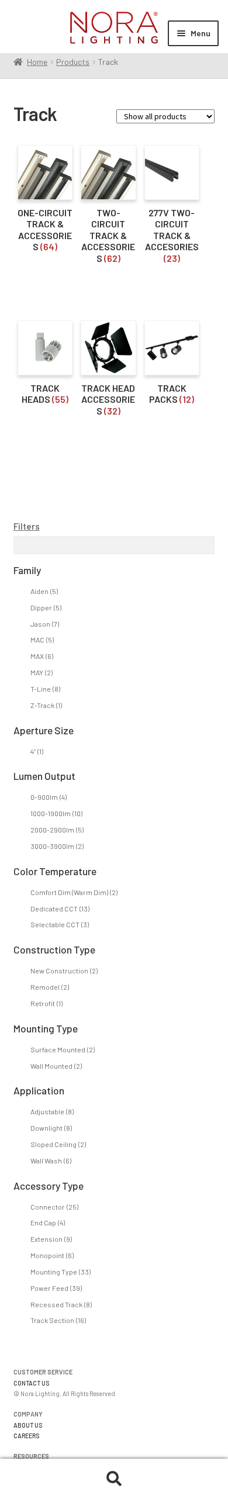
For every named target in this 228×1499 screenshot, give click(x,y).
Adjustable (52, 1111)
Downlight (51, 1128)
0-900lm (48, 797)
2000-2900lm (57, 830)
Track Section (58, 1320)
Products (72, 62)
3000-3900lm (57, 846)
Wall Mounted (56, 1066)
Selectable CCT (59, 924)
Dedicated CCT (59, 908)
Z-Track (46, 705)
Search (114, 1479)
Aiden (44, 591)
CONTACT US (31, 1383)
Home (37, 62)
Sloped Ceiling (58, 1144)
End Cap (47, 1222)
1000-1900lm (56, 813)
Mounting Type (60, 1271)
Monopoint (52, 1255)
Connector (54, 1207)
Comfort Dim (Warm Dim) (74, 892)
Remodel (49, 987)
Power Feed (56, 1288)
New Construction (64, 970)
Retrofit (46, 1003)
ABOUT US (28, 1425)
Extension (51, 1239)
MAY (41, 672)
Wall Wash (50, 1160)
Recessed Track (61, 1304)
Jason (44, 624)
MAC (42, 639)
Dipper (45, 607)
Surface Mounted (62, 1049)
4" (36, 751)
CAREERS (26, 1435)
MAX (41, 656)
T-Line (45, 689)
